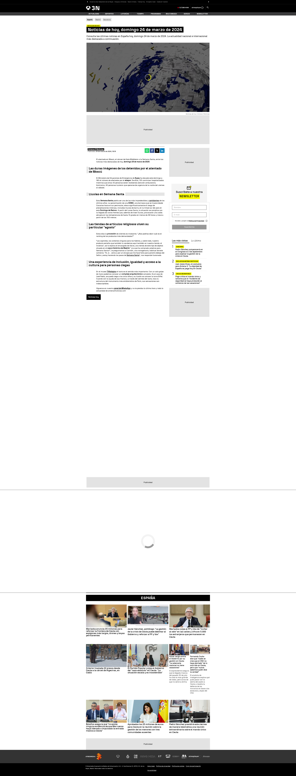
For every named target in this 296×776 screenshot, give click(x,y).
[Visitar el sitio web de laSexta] (127, 756)
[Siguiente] (208, 2)
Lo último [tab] (196, 240)
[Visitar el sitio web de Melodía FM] (184, 756)
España (148, 598)
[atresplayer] (198, 7)
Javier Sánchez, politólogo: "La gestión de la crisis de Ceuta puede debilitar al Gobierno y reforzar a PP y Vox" (147, 632)
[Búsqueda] (207, 7)
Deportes (109, 14)
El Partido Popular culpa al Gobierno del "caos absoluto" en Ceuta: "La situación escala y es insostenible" (146, 670)
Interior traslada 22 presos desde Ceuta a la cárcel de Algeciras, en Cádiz (103, 670)
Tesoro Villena (132, 2)
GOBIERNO (179, 247)
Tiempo (140, 14)
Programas (156, 14)
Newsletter (202, 14)
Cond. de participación (193, 766)
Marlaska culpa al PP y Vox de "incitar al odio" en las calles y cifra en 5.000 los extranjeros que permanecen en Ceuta (188, 633)
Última (184, 7)
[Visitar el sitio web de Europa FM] (176, 756)
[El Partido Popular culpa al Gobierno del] (148, 655)
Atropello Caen (151, 2)
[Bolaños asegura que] (106, 711)
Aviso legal (151, 766)
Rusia (137, 178)
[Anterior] (87, 2)
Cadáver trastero (162, 2)
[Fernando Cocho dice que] (200, 649)
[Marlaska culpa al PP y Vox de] (189, 616)
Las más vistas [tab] (180, 240)
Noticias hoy (93, 297)
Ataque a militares (120, 2)
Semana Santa (133, 255)
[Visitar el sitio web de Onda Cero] (168, 756)
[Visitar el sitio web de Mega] (151, 756)
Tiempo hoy (141, 2)
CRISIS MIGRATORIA (183, 274)
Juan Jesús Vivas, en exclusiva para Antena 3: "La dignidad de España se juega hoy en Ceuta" (188, 266)
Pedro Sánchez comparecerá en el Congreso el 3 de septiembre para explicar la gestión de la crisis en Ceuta (189, 252)
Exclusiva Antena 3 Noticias (187, 261)
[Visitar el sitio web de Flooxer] (206, 756)
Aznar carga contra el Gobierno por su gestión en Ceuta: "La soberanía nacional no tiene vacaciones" (177, 662)
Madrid (98, 20)
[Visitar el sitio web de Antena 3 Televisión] (119, 756)
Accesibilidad (151, 770)
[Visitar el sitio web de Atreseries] (159, 756)
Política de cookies (178, 766)
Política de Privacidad (196, 221)
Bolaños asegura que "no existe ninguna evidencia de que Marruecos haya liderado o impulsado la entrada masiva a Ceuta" (105, 727)
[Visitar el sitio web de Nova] (143, 756)
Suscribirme (189, 227)
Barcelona (107, 20)
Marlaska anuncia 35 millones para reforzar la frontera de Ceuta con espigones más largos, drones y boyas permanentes (105, 632)
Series (187, 14)
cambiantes (154, 200)
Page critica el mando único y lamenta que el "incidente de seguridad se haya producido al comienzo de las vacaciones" (188, 279)
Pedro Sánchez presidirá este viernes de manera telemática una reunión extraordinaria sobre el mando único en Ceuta (188, 728)
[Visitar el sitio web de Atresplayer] (195, 756)
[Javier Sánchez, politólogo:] (148, 616)
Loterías (125, 14)
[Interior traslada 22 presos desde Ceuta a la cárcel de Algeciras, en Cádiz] (106, 655)
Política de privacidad (163, 766)
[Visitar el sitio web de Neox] (135, 756)
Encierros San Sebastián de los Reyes (101, 2)
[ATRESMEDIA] (94, 756)
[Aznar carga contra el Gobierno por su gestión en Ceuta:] (179, 649)
